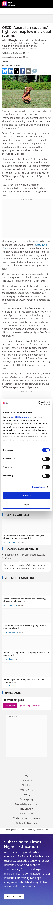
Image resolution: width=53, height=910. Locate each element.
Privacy (26, 794)
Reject (26, 505)
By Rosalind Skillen (10, 605)
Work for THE (26, 789)
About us (26, 785)
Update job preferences (29, 705)
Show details (38, 487)
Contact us (26, 780)
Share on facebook (22, 71)
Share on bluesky (4, 71)
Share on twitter (16, 71)
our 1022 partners (20, 417)
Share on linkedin (10, 71)
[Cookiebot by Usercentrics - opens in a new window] (38, 403)
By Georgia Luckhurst (10, 632)
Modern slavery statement (26, 818)
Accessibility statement (26, 804)
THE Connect (26, 808)
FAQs (26, 775)
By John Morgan (9, 542)
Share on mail (28, 71)
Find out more (14, 896)
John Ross (6, 61)
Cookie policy (26, 799)
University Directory (26, 823)
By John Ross (8, 659)
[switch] (46, 459)
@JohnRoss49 (14, 65)
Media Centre (26, 813)
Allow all (26, 495)
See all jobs (10, 705)
